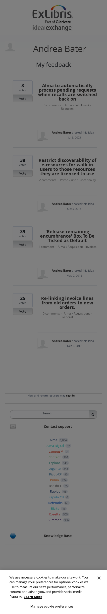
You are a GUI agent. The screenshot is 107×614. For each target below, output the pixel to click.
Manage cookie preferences (51, 606)
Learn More (33, 596)
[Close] (99, 578)
